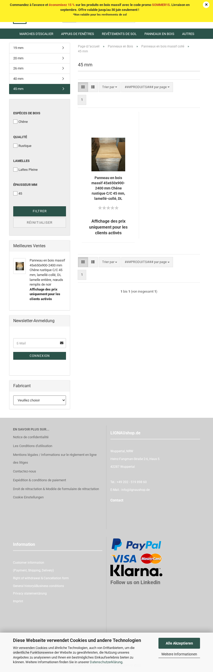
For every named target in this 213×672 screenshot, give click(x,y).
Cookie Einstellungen (28, 497)
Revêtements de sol (119, 34)
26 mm (18, 68)
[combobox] (110, 87)
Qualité (20, 137)
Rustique (24, 146)
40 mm (18, 79)
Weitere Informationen (179, 654)
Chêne (23, 122)
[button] (83, 87)
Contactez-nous (24, 471)
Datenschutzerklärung (106, 662)
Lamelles (21, 161)
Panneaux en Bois (159, 34)
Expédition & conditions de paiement (39, 480)
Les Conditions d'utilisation (32, 446)
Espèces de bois (26, 113)
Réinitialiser (39, 222)
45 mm (18, 89)
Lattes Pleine (28, 170)
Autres (188, 34)
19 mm (18, 48)
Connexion (40, 356)
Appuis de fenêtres (77, 34)
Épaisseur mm (25, 185)
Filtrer (40, 211)
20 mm (18, 58)
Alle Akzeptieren (179, 643)
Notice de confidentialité (31, 437)
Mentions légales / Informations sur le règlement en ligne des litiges (55, 458)
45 (20, 193)
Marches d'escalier (36, 34)
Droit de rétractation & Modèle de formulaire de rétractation (56, 489)
